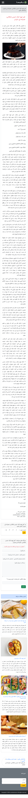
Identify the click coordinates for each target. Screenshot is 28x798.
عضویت (23, 785)
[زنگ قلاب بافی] (21, 2)
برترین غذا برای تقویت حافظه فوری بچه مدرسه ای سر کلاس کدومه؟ (14, 697)
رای (24, 532)
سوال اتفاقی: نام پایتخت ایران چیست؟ (16, 579)
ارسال (23, 587)
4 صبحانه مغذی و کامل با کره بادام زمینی (17, 736)
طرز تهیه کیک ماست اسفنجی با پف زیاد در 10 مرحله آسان (15, 621)
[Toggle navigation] (3, 2)
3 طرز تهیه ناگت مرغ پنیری (20, 658)
